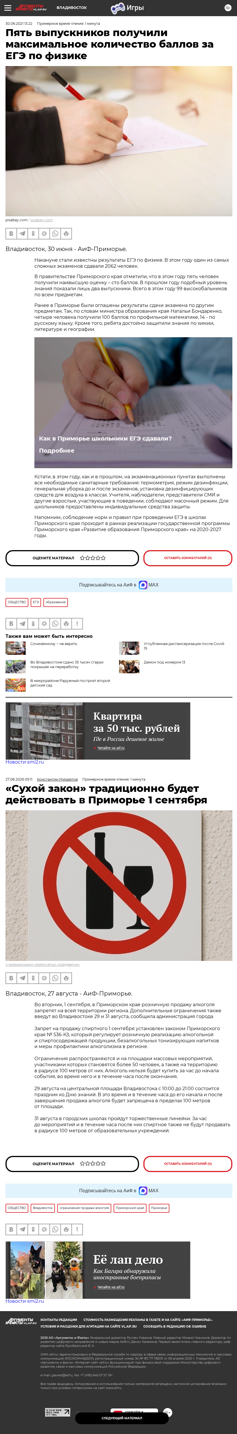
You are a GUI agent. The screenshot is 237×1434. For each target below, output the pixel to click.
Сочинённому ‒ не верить (53, 644)
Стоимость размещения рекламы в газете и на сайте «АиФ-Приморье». (148, 1320)
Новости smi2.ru (24, 762)
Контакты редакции (58, 1320)
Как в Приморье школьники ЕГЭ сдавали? (105, 438)
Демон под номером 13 (164, 662)
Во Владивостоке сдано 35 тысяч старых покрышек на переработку (66, 664)
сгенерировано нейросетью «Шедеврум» (42, 964)
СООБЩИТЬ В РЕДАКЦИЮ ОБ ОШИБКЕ (174, 1326)
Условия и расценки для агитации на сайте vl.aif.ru (88, 1326)
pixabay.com (42, 220)
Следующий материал (122, 1418)
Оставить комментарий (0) (188, 558)
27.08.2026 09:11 (18, 779)
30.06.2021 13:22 (18, 23)
